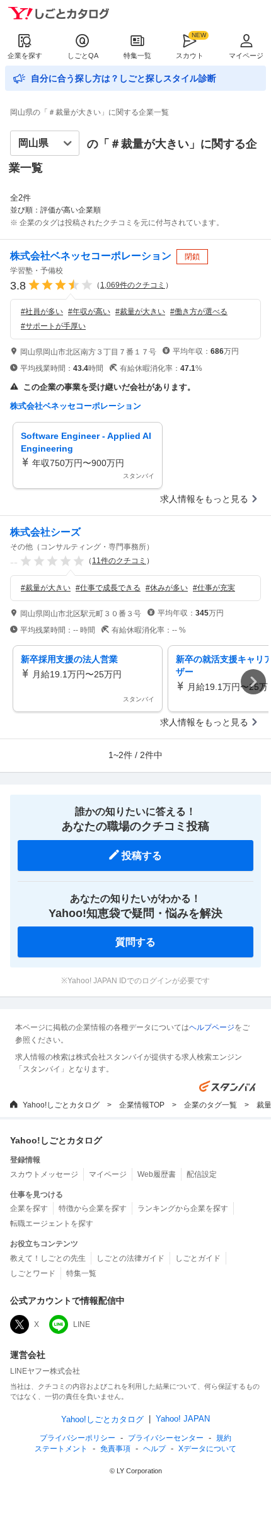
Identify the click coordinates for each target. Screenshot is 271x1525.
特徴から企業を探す (93, 1208)
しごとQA (82, 55)
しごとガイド (198, 1258)
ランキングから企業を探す (182, 1208)
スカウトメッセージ (44, 1174)
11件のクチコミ (119, 560)
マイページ (246, 55)
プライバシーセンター (166, 1438)
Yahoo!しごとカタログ (61, 1105)
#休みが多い (167, 587)
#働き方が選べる (199, 311)
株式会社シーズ (45, 532)
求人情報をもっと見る (204, 499)
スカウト (190, 55)
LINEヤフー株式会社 (45, 1371)
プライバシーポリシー (77, 1438)
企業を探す (25, 55)
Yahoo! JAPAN (183, 1418)
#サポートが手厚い (53, 326)
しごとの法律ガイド (130, 1258)
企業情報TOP (141, 1105)
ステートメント (61, 1448)
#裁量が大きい (140, 311)
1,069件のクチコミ (132, 285)
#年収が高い (89, 311)
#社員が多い (42, 311)
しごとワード (32, 1273)
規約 (223, 1438)
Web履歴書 (156, 1174)
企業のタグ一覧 (210, 1105)
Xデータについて (207, 1448)
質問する (135, 942)
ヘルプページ (211, 1027)
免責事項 (115, 1448)
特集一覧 (137, 55)
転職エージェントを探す (51, 1223)
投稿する (142, 855)
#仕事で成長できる (108, 587)
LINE (81, 1324)
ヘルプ (154, 1448)
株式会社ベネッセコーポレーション (90, 255)
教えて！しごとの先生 (48, 1258)
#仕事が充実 (214, 587)
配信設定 (202, 1174)
